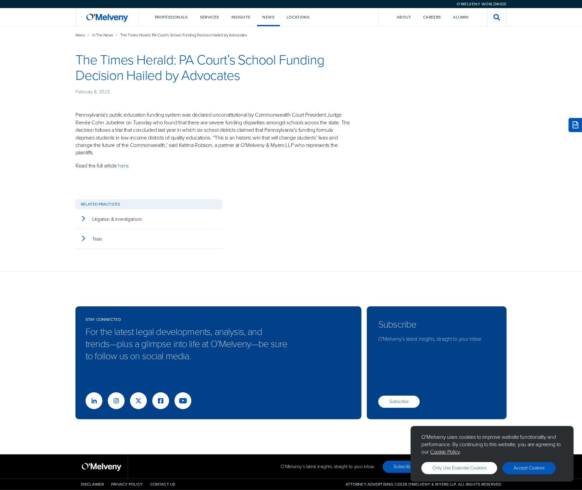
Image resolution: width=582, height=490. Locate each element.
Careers (432, 17)
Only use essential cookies (459, 467)
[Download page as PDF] (575, 125)
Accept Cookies (529, 467)
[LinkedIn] (94, 400)
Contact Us (162, 484)
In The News (102, 35)
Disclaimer (92, 484)
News (80, 35)
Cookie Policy (445, 452)
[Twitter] (138, 400)
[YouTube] (182, 400)
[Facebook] (160, 400)
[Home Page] (107, 17)
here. (124, 166)
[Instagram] (116, 400)
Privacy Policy (127, 484)
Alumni (460, 17)
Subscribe (399, 401)
